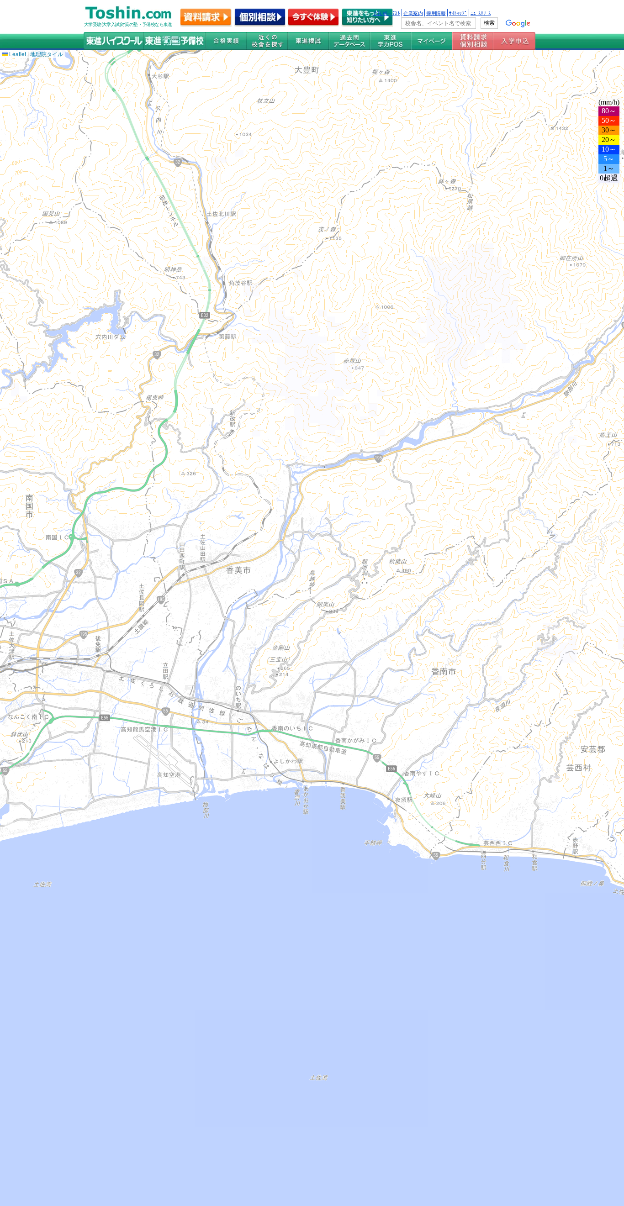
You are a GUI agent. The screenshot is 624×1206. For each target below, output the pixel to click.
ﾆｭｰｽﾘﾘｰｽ (481, 12)
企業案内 (413, 12)
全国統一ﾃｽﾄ (386, 12)
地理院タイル (46, 54)
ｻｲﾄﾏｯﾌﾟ (458, 12)
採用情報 (435, 12)
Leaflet (17, 54)
